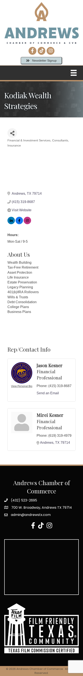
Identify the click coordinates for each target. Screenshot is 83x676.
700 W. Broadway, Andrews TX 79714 (41, 507)
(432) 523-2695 (24, 500)
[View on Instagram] (27, 223)
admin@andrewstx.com (31, 514)
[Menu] (73, 73)
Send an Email (48, 393)
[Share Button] (12, 133)
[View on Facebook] (19, 223)
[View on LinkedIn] (11, 223)
